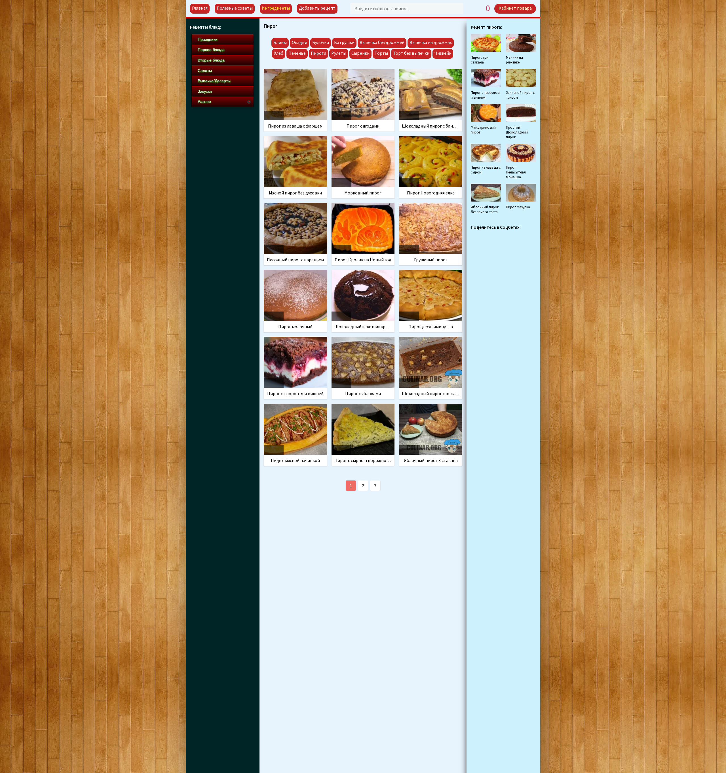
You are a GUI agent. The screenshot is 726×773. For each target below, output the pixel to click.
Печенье (297, 53)
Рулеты (338, 53)
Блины (280, 42)
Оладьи (299, 42)
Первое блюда (211, 49)
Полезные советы (235, 8)
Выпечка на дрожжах (431, 42)
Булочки (320, 42)
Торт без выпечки (411, 53)
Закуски (205, 91)
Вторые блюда (211, 60)
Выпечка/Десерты (214, 81)
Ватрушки (344, 42)
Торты (381, 53)
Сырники (360, 53)
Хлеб (278, 53)
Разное (204, 101)
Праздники (208, 39)
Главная (200, 8)
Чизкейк (442, 53)
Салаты (205, 70)
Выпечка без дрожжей (382, 42)
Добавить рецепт (317, 8)
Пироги (318, 53)
